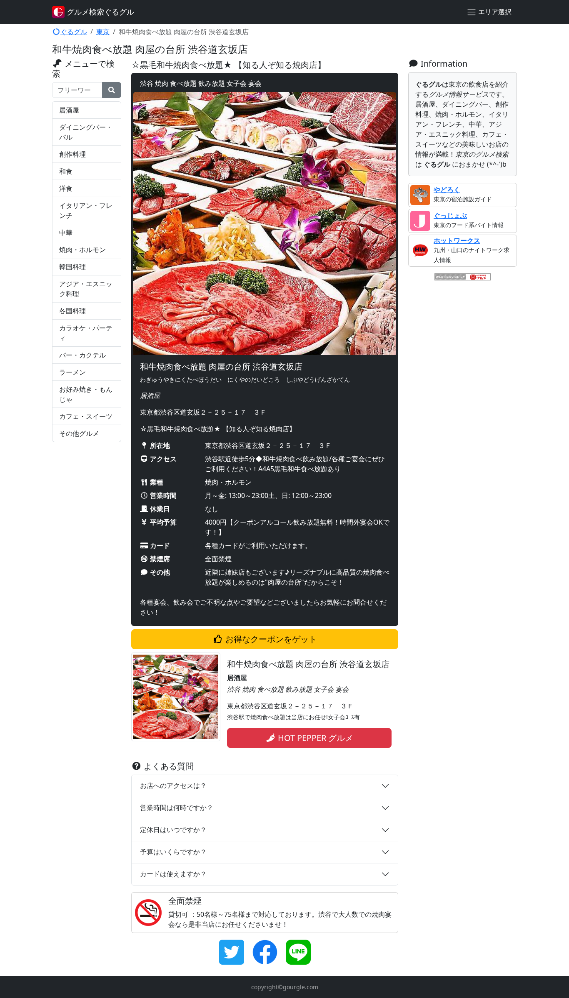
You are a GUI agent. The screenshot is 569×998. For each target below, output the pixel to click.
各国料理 (72, 310)
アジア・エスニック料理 (85, 288)
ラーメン (72, 372)
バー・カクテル (82, 355)
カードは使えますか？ (173, 873)
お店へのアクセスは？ (173, 785)
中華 (65, 232)
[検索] (111, 90)
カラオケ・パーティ (85, 333)
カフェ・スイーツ (85, 416)
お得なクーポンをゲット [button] (270, 639)
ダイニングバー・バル (85, 132)
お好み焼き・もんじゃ (85, 394)
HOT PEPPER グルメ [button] (314, 737)
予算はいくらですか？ (173, 851)
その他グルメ (79, 433)
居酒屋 (69, 110)
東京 (103, 31)
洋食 (65, 188)
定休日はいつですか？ (173, 829)
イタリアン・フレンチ (85, 210)
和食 (65, 171)
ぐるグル (73, 31)
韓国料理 (72, 266)
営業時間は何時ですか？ (176, 807)
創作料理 (72, 154)
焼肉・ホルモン (82, 249)
